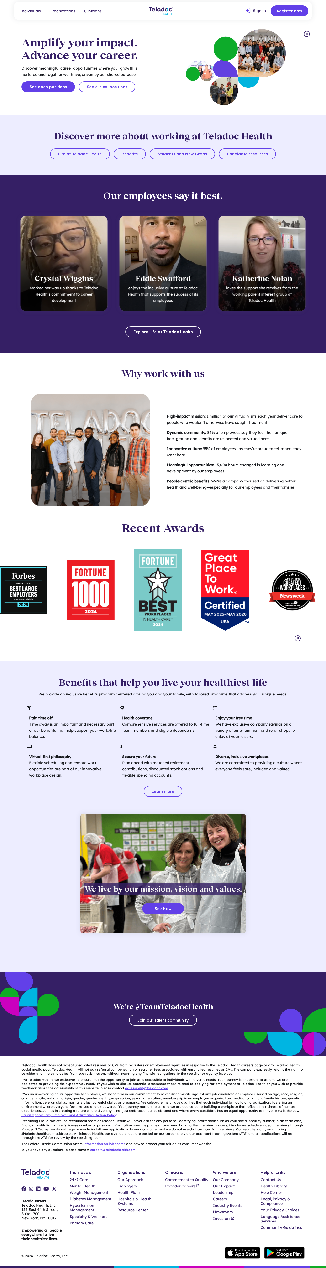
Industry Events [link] (227, 1205)
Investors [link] (222, 1218)
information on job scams (104, 1144)
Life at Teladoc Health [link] (80, 154)
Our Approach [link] (130, 1179)
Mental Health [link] (82, 1186)
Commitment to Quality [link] (186, 1179)
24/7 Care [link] (79, 1179)
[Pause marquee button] (298, 638)
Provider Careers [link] (180, 1186)
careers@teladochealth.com (113, 1150)
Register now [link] (289, 11)
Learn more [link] (163, 791)
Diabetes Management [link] (90, 1199)
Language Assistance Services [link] (280, 1218)
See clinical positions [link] (107, 86)
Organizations (62, 11)
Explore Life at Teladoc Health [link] (163, 331)
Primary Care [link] (82, 1223)
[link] (256, 11)
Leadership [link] (223, 1192)
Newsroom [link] (223, 1212)
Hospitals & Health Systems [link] (134, 1201)
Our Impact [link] (224, 1186)
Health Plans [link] (129, 1192)
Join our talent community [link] (163, 1020)
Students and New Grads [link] (182, 154)
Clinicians (93, 11)
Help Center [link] (271, 1192)
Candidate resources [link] (247, 154)
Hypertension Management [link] (82, 1207)
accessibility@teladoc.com (146, 1088)
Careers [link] (220, 1199)
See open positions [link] (48, 86)
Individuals (30, 11)
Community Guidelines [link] (281, 1227)
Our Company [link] (226, 1179)
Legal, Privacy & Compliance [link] (275, 1201)
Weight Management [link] (89, 1192)
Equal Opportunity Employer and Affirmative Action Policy (68, 1115)
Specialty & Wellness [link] (89, 1216)
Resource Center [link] (132, 1210)
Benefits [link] (130, 154)
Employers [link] (127, 1186)
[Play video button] (307, 34)
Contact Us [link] (271, 1179)
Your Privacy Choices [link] (280, 1210)
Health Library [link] (274, 1186)
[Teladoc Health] (161, 11)
